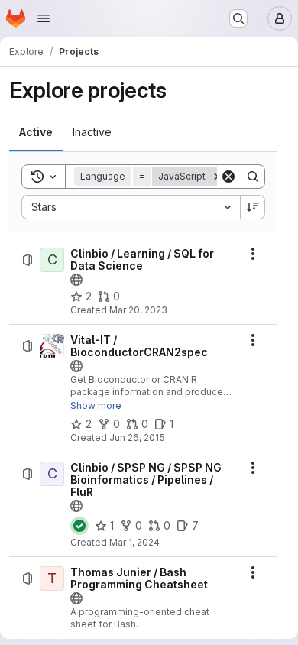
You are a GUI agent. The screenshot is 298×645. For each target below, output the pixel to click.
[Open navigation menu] (43, 18)
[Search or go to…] (238, 18)
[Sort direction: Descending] (253, 207)
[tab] (36, 132)
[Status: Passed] (79, 526)
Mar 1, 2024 (134, 542)
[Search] (253, 176)
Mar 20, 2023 (138, 310)
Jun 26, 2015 (137, 437)
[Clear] (228, 176)
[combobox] (130, 207)
